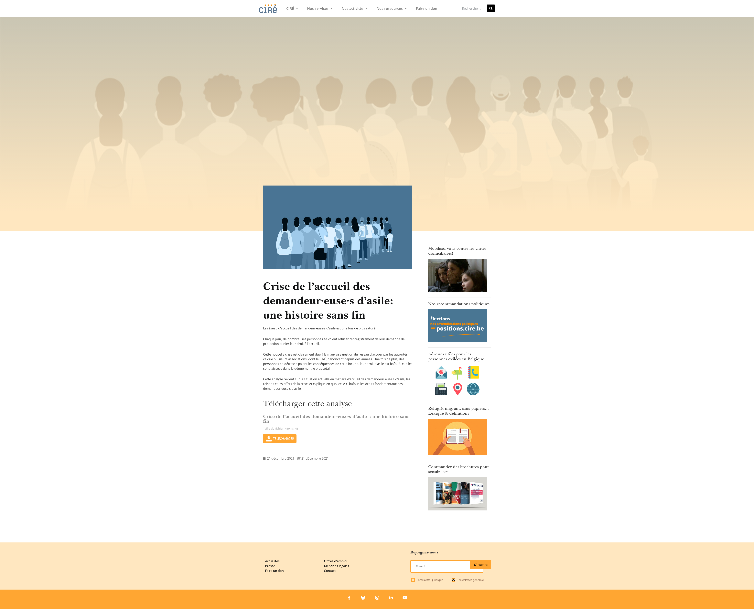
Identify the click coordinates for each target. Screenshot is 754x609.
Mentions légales (336, 566)
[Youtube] (405, 597)
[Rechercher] (491, 8)
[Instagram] (377, 597)
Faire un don (426, 8)
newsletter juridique (430, 580)
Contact (330, 571)
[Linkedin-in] (391, 597)
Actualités (272, 561)
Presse (270, 566)
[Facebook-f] (349, 597)
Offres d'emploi (335, 561)
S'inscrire (481, 565)
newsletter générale (471, 580)
